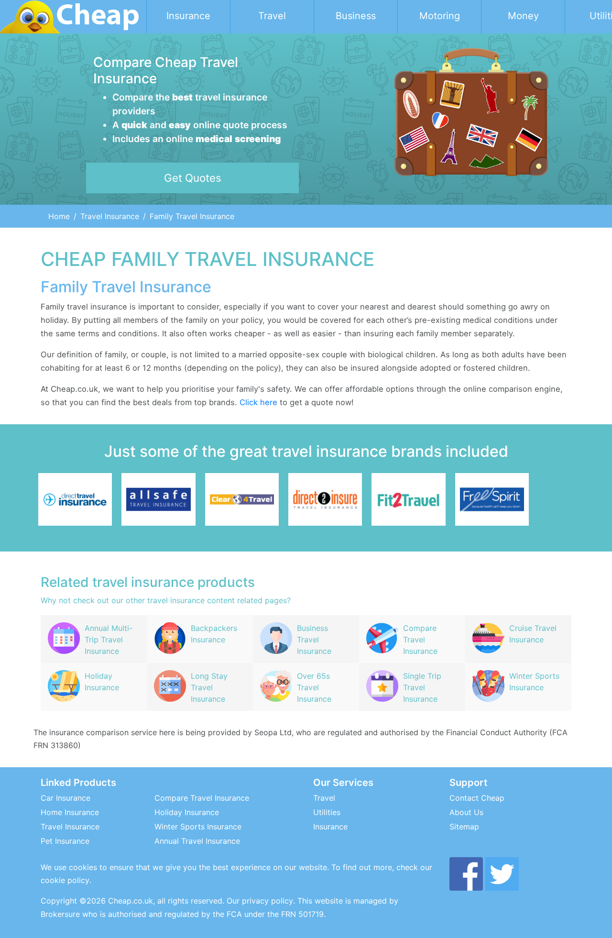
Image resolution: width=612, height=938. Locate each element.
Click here (258, 402)
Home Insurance (70, 812)
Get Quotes (192, 177)
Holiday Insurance (186, 812)
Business (356, 16)
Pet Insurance (65, 841)
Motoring (439, 16)
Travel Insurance (109, 216)
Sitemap (464, 826)
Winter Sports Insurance (197, 826)
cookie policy (65, 880)
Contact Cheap (476, 798)
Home (59, 216)
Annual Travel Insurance (197, 841)
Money (523, 16)
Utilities (326, 812)
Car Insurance (65, 798)
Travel (272, 16)
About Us (466, 812)
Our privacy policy (260, 900)
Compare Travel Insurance (201, 798)
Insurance (188, 16)
